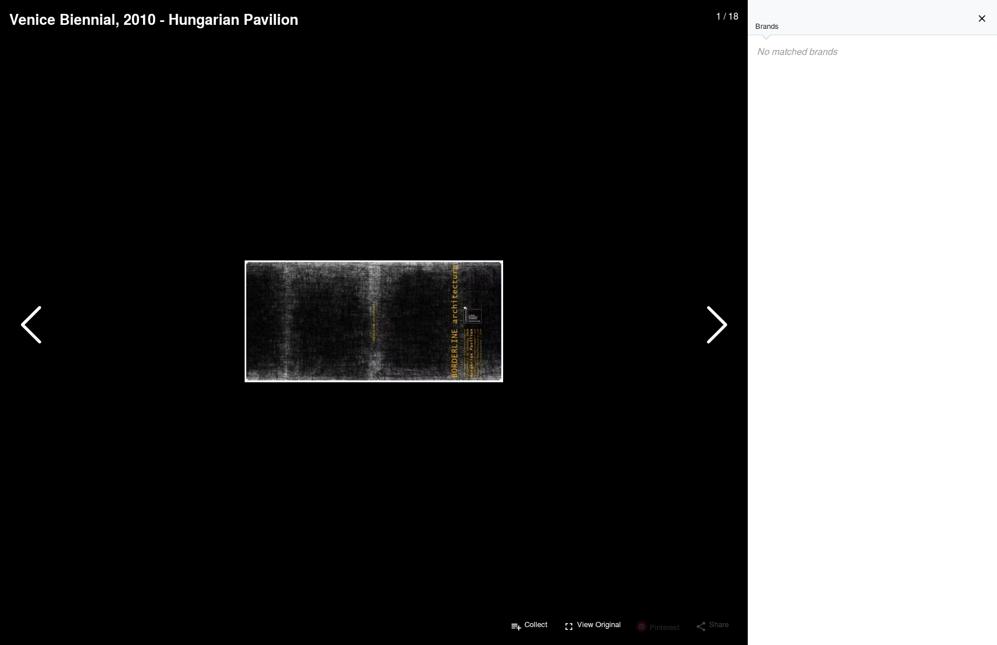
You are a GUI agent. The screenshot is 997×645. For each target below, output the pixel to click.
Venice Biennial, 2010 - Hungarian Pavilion (153, 19)
